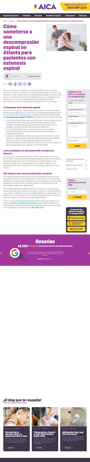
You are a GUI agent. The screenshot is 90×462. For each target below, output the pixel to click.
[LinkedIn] (10, 84)
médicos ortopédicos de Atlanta (23, 203)
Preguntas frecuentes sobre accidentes (75, 160)
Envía (77, 146)
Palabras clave (73, 188)
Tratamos (26, 16)
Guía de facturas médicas (74, 165)
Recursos (83, 16)
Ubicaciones (70, 16)
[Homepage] (45, 6)
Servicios (38, 16)
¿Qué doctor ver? (71, 169)
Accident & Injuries (53, 16)
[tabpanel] (16, 429)
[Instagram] (20, 84)
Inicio (5, 21)
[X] (25, 84)
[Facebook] (15, 84)
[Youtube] (29, 84)
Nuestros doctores (10, 16)
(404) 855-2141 (76, 6)
